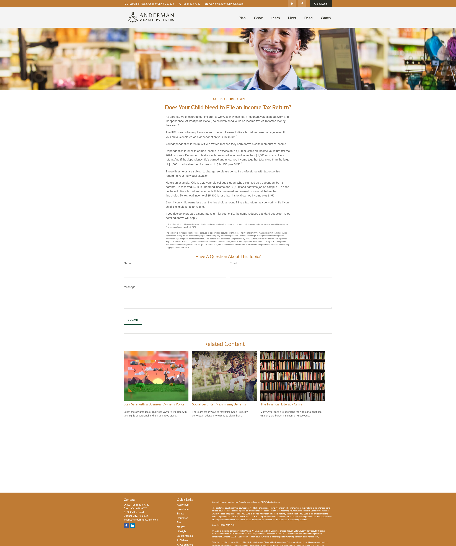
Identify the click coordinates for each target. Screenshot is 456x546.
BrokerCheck (274, 502)
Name (127, 263)
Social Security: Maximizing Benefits (219, 404)
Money (181, 527)
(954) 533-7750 (191, 3)
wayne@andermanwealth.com (226, 3)
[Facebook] (302, 3)
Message (129, 287)
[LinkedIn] (292, 3)
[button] (242, 17)
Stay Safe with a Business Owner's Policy (154, 404)
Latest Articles (185, 535)
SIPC (283, 533)
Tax (179, 522)
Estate (180, 513)
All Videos (182, 540)
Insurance (182, 518)
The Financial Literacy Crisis (281, 404)
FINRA (277, 533)
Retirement (183, 504)
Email (233, 263)
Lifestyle (181, 531)
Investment (183, 509)
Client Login (321, 3)
